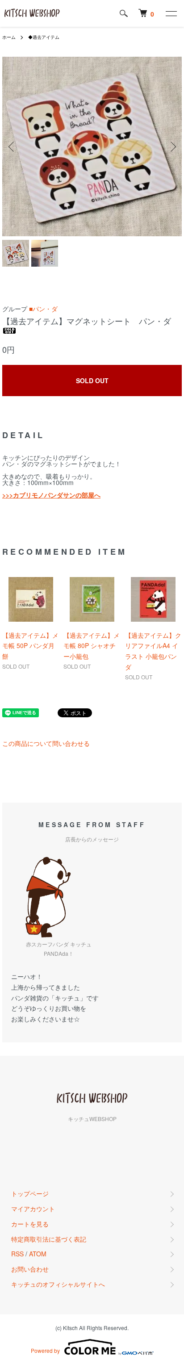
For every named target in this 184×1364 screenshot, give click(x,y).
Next (172, 147)
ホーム (9, 37)
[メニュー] (170, 13)
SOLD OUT (92, 380)
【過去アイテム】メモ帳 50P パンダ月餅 (30, 646)
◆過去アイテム (43, 37)
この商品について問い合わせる (46, 743)
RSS (17, 1253)
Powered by (45, 1350)
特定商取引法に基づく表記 (48, 1238)
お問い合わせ (30, 1268)
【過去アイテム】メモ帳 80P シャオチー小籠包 (91, 646)
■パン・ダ (43, 308)
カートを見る (30, 1223)
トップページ (30, 1193)
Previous (12, 147)
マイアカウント (33, 1208)
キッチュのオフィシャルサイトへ (58, 1284)
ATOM (37, 1253)
